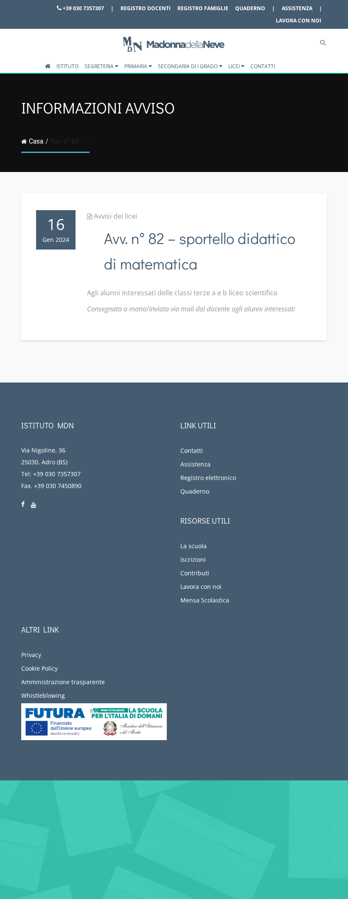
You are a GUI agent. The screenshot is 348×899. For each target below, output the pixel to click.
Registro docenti (146, 8)
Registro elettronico (208, 478)
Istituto (67, 66)
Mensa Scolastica (204, 600)
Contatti (262, 66)
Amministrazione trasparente (63, 682)
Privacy (31, 655)
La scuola (193, 546)
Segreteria (99, 66)
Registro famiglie (202, 8)
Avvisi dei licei (115, 216)
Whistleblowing (43, 695)
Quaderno (250, 8)
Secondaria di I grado (188, 66)
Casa (36, 141)
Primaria (136, 66)
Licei (234, 66)
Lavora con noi (298, 20)
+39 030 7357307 (83, 8)
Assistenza (297, 8)
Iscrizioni (193, 559)
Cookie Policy (39, 668)
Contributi (194, 573)
